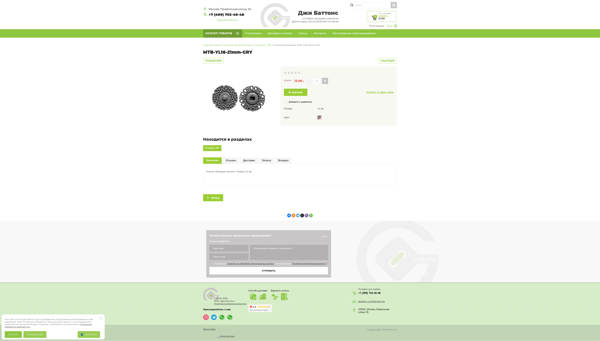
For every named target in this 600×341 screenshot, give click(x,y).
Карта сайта (209, 329)
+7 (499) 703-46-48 (226, 14)
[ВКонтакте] (289, 215)
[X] (302, 215)
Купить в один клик (380, 92)
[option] (238, 98)
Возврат (283, 160)
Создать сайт (374, 329)
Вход (389, 26)
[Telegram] (298, 215)
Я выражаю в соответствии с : (271, 263)
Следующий (387, 60)
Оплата (266, 160)
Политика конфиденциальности (230, 303)
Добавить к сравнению (300, 102)
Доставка (249, 160)
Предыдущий (213, 60)
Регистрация (376, 26)
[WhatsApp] (311, 215)
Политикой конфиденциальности (309, 263)
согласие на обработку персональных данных (250, 263)
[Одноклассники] (293, 215)
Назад (215, 197)
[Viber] (306, 215)
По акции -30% (212, 148)
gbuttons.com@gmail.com (371, 301)
